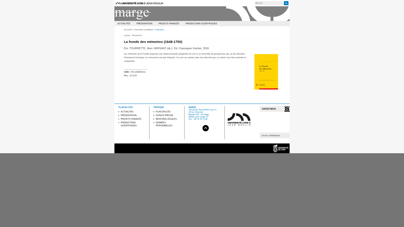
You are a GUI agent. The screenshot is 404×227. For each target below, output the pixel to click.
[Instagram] (287, 109)
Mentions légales (166, 119)
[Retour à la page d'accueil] (132, 13)
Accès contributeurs (271, 135)
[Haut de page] (205, 127)
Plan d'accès (163, 112)
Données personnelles (164, 124)
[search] (269, 3)
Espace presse (164, 115)
